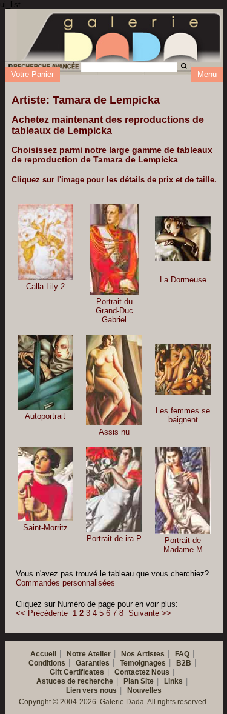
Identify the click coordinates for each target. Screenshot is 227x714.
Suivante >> (149, 613)
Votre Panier (32, 74)
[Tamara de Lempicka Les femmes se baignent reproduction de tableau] (183, 370)
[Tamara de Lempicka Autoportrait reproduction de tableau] (46, 372)
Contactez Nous (141, 672)
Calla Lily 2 (45, 286)
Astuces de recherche (74, 681)
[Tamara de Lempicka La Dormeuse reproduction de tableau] (183, 239)
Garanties (93, 663)
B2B (183, 663)
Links (173, 681)
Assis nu (114, 431)
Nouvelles (144, 690)
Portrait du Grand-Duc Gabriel (114, 310)
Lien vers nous (91, 690)
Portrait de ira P (114, 538)
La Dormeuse (183, 279)
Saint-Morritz (45, 527)
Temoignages (143, 663)
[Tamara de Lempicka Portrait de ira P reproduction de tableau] (114, 489)
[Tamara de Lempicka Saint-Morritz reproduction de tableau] (46, 484)
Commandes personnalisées (65, 582)
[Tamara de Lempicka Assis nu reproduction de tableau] (114, 380)
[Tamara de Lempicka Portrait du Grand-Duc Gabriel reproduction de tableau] (114, 249)
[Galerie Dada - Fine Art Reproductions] (122, 35)
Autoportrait (45, 416)
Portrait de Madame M (183, 545)
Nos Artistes (143, 654)
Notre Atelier (89, 654)
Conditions (46, 663)
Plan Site (138, 681)
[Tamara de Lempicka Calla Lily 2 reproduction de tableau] (46, 242)
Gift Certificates (77, 672)
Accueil (43, 654)
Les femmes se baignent (183, 415)
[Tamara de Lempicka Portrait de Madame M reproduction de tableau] (183, 490)
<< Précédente (42, 613)
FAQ (182, 654)
